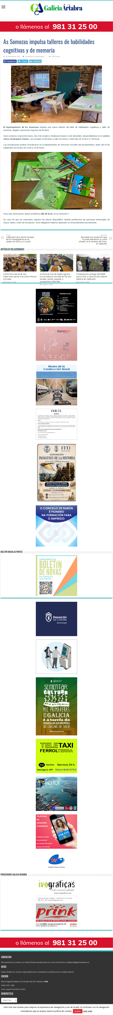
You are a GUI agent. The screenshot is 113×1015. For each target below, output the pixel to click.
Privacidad (14, 989)
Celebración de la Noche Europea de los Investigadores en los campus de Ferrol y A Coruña (20, 238)
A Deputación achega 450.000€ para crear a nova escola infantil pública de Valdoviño (91, 276)
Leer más (87, 1011)
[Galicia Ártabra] (56, 8)
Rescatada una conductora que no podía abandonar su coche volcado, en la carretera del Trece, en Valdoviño (93, 239)
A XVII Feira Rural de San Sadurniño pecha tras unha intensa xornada (19, 276)
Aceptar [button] (78, 1011)
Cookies (22, 989)
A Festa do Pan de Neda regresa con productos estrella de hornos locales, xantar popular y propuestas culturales (55, 278)
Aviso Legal (5, 989)
